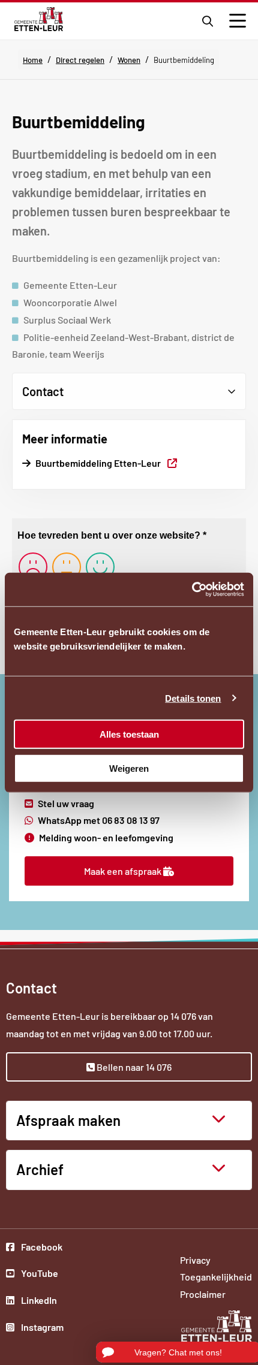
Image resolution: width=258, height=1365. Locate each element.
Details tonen (193, 698)
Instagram (41, 1328)
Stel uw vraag (66, 803)
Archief (40, 1169)
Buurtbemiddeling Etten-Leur (106, 463)
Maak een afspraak (123, 871)
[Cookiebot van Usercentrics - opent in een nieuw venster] (191, 589)
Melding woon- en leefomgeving (106, 837)
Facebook (41, 1248)
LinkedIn (41, 1301)
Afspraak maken (68, 1120)
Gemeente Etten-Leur (38, 19)
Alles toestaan (129, 734)
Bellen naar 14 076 (133, 1067)
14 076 (183, 1016)
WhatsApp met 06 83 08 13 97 (99, 820)
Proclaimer (203, 1294)
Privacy (195, 1260)
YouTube (41, 1274)
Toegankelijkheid (216, 1276)
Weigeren (129, 768)
